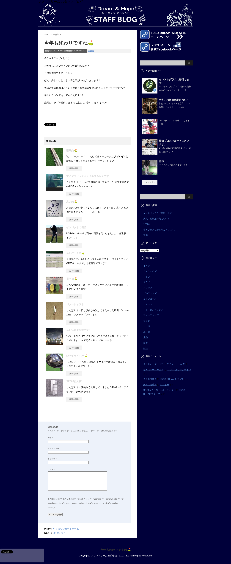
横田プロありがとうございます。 (159, 229)
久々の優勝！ (150, 379)
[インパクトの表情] (54, 241)
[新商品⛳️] (54, 164)
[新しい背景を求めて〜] (54, 344)
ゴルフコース (150, 299)
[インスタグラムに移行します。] (149, 92)
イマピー (164, 384)
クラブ (146, 282)
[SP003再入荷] (54, 395)
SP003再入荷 (74, 381)
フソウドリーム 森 (176, 364)
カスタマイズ (150, 271)
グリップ (147, 287)
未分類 (91, 51)
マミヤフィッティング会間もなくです (87, 176)
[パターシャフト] (54, 318)
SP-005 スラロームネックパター (159, 390)
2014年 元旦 (59, 533)
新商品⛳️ (71, 150)
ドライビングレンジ (153, 310)
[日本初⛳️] (54, 292)
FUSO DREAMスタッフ (171, 379)
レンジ (146, 326)
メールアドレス (55, 448)
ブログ (146, 321)
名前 (50, 438)
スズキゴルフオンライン (179, 369)
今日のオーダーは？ (153, 364)
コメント (51, 469)
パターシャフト (75, 304)
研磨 (145, 343)
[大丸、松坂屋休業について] (149, 112)
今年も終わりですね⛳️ (115, 549)
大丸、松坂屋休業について (174, 100)
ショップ (147, 304)
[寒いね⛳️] (54, 215)
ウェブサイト (53, 459)
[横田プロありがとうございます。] (149, 153)
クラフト (147, 276)
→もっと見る (149, 182)
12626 (146, 224)
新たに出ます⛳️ (75, 253)
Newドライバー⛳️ (76, 355)
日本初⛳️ (71, 278)
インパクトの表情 (76, 227)
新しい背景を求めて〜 (78, 330)
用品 (145, 337)
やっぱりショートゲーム (66, 528)
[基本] (149, 174)
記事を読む (74, 168)
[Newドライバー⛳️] (54, 369)
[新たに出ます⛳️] (54, 267)
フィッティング (151, 315)
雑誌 (145, 348)
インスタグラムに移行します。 (158, 213)
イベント (147, 265)
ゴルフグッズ (150, 293)
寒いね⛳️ (71, 201)
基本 (161, 161)
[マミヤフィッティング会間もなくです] (54, 190)
